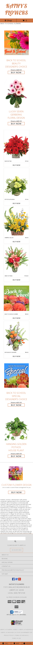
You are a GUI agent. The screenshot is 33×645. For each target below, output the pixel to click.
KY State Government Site (23, 632)
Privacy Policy (9, 635)
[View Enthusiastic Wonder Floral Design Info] (16, 336)
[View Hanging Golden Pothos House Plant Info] (16, 426)
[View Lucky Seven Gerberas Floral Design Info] (16, 94)
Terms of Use (16, 638)
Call (6, 643)
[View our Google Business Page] (16, 580)
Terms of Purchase (21, 635)
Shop (9, 20)
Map (17, 643)
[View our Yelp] (19, 580)
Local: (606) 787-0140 (16, 593)
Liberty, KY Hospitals (26, 629)
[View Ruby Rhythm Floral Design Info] (16, 145)
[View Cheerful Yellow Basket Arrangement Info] (16, 222)
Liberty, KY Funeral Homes (9, 629)
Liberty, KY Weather (7, 632)
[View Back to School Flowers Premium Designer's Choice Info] (16, 298)
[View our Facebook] (13, 580)
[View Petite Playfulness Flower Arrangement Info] (16, 183)
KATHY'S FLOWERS (16, 9)
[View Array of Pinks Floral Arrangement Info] (16, 260)
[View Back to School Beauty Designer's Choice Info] (16, 43)
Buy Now (16, 72)
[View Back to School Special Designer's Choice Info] (16, 375)
